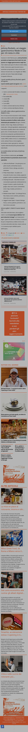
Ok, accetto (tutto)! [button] (14, 31)
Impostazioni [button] (14, 35)
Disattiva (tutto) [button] (14, 38)
